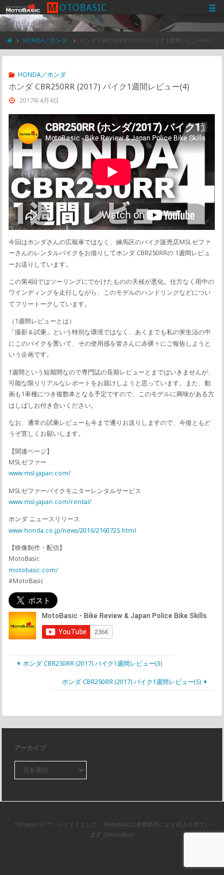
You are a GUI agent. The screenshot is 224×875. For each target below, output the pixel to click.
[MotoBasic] (23, 7)
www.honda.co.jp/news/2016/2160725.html (72, 530)
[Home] (10, 40)
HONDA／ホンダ (45, 40)
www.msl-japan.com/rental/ (50, 501)
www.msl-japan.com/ (40, 472)
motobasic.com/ (33, 569)
